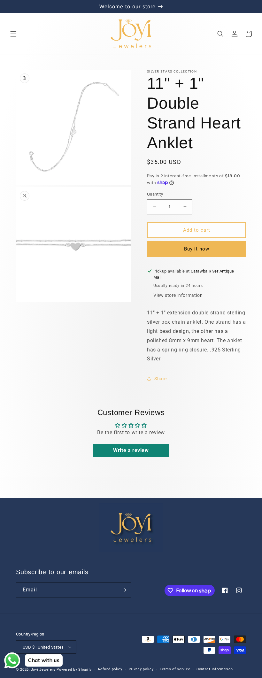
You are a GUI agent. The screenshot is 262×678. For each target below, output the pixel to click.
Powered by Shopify (74, 669)
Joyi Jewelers (43, 669)
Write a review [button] (131, 450)
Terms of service (175, 669)
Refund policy (110, 669)
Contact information (214, 669)
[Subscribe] (124, 589)
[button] (13, 34)
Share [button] (160, 378)
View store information (178, 295)
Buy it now (196, 249)
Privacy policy (141, 669)
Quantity (155, 194)
